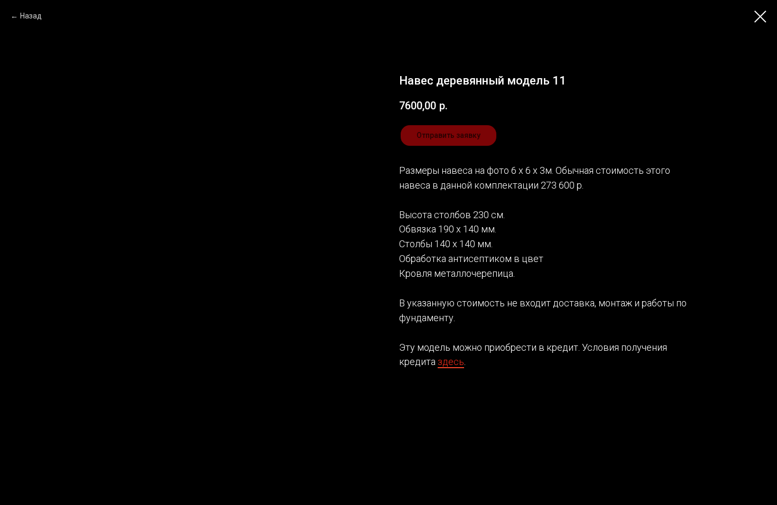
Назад (31, 16)
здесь (451, 361)
